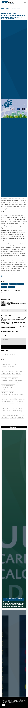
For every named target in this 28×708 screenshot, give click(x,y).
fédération (13, 362)
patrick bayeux (6, 410)
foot (21, 406)
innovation (5, 417)
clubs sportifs (19, 401)
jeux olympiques (6, 369)
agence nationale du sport (17, 415)
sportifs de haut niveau (9, 396)
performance (5, 376)
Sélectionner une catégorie (9, 354)
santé (18, 376)
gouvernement (19, 380)
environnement (20, 399)
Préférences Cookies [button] (9, 705)
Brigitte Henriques (7, 401)
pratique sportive (7, 364)
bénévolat (5, 420)
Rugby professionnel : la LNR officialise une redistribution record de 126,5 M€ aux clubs (13, 323)
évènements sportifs (8, 408)
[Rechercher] (25, 310)
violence (4, 415)
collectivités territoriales (9, 406)
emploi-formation (7, 387)
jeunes (18, 373)
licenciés (13, 417)
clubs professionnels (8, 385)
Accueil (2, 8)
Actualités (7, 8)
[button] (4, 284)
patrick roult (6, 373)
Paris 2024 (5, 362)
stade (13, 376)
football (14, 378)
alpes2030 (4, 392)
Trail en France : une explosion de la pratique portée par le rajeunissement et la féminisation (13, 326)
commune (20, 417)
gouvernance (20, 371)
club (17, 390)
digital (20, 413)
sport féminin (17, 410)
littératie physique (14, 403)
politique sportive (7, 380)
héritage (18, 383)
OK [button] (3, 705)
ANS (16, 364)
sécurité (4, 403)
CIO (9, 378)
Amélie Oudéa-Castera (8, 383)
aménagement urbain (8, 399)
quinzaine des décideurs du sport (12, 394)
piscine (4, 378)
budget (11, 392)
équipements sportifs (8, 366)
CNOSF (20, 362)
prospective (19, 408)
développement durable (8, 413)
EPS (13, 373)
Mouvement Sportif (13, 598)
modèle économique (7, 390)
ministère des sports (8, 371)
